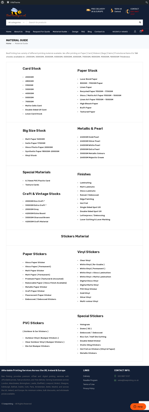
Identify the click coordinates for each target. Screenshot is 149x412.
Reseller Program (90, 380)
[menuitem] (2, 2)
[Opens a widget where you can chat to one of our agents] (138, 407)
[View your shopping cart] (141, 31)
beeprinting (8, 404)
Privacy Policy (88, 388)
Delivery (86, 376)
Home (8, 43)
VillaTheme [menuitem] (15, 2)
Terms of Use (88, 384)
